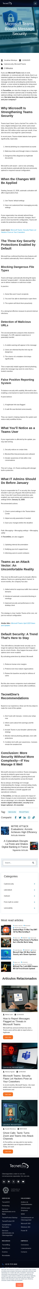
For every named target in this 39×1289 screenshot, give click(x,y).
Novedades (6, 1255)
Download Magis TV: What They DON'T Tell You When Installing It (25, 930)
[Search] (33, 863)
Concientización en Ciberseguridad (27, 1219)
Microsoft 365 (25, 1223)
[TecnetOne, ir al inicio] (7, 3)
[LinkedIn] (4, 1182)
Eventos (5, 1252)
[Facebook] (9, 1182)
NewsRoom (6, 1248)
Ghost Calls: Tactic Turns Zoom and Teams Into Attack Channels (18, 1135)
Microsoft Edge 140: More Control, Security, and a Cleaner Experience (24, 953)
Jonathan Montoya (10, 60)
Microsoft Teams (20, 64)
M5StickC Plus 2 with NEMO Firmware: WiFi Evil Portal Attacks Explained (25, 967)
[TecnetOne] (19, 1166)
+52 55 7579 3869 (11, 1264)
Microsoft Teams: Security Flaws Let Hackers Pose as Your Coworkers (17, 1078)
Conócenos (25, 1245)
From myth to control (11, 902)
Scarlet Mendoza (18, 950)
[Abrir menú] (35, 3)
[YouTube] (23, 1182)
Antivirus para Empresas (25, 1209)
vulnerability (8, 908)
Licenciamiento (26, 1248)
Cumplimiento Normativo (6, 1226)
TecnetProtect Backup (9, 1217)
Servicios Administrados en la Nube (8, 1211)
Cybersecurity (9, 64)
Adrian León (17, 937)
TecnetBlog (6, 1245)
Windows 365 (25, 1227)
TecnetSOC (6, 1202)
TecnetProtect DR (8, 1221)
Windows (34, 950)
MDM (23, 1214)
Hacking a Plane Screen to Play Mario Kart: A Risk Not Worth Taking (25, 941)
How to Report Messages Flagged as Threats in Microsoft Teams (16, 1021)
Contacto (24, 1252)
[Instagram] (18, 1182)
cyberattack (8, 890)
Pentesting (29, 964)
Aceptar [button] (19, 1285)
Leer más (8, 1037)
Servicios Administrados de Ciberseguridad (8, 1233)
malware (7, 896)
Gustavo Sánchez (18, 925)
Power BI (24, 1230)
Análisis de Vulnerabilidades (26, 1203)
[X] (13, 1182)
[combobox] (19, 862)
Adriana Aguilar (10, 1072)
